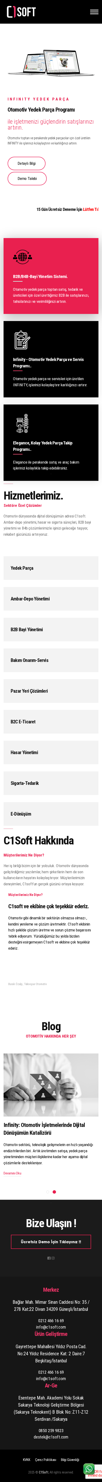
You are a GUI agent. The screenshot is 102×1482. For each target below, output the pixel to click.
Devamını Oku (12, 1173)
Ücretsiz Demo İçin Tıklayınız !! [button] (51, 1242)
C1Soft (43, 1472)
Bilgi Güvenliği (70, 1460)
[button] (47, 1192)
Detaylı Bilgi (27, 163)
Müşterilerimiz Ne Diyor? (25, 895)
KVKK (26, 1460)
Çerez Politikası (45, 1460)
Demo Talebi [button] (27, 178)
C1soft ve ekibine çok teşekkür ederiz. (48, 906)
